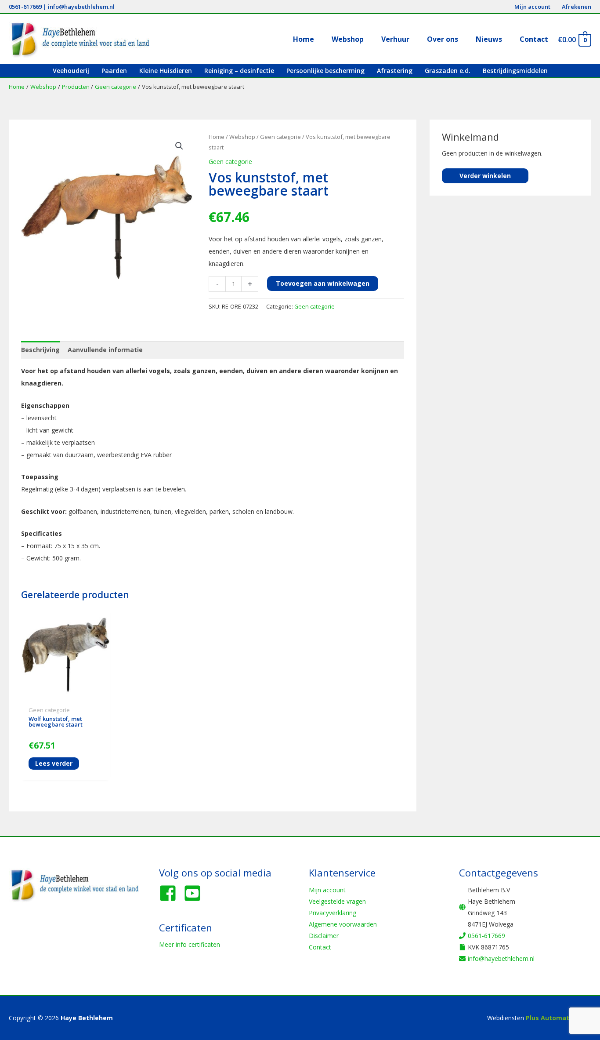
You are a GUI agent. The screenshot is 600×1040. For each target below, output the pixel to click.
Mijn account (327, 890)
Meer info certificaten (189, 944)
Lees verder (53, 763)
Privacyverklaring (332, 913)
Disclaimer (324, 935)
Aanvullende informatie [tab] (105, 349)
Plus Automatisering (558, 1018)
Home (216, 137)
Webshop (242, 137)
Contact (320, 947)
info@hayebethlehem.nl (81, 7)
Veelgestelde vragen (337, 901)
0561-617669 (25, 7)
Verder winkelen (485, 175)
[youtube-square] (195, 893)
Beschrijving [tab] (40, 349)
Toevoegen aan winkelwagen (322, 283)
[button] (179, 146)
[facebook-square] (170, 893)
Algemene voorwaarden (343, 924)
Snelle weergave (66, 695)
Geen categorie (280, 137)
